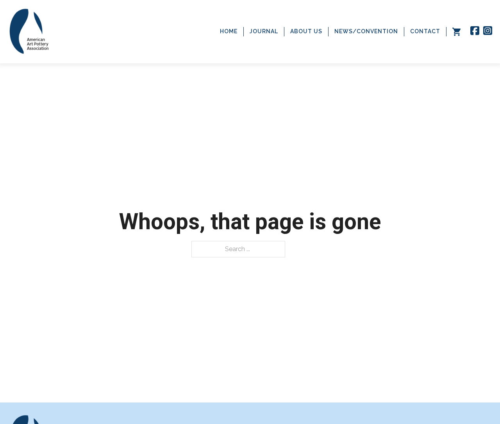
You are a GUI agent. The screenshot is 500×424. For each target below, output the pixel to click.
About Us (306, 31)
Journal (264, 31)
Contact (425, 31)
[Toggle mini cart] (456, 32)
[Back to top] (478, 402)
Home (229, 31)
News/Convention (366, 31)
